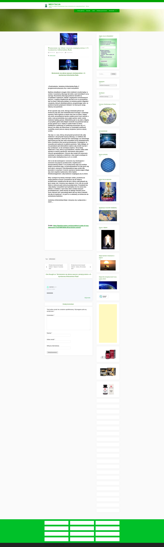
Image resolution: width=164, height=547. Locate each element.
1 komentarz (69, 52)
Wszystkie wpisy (105, 52)
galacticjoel (60, 52)
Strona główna (80, 10)
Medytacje (104, 53)
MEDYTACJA (54, 4)
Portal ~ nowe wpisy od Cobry (107, 55)
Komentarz (50, 315)
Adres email (51, 339)
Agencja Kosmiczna (106, 57)
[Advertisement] (108, 323)
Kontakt (88, 10)
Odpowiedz (87, 297)
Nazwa (49, 333)
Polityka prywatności (102, 10)
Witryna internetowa (53, 346)
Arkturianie (52, 55)
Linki (93, 10)
